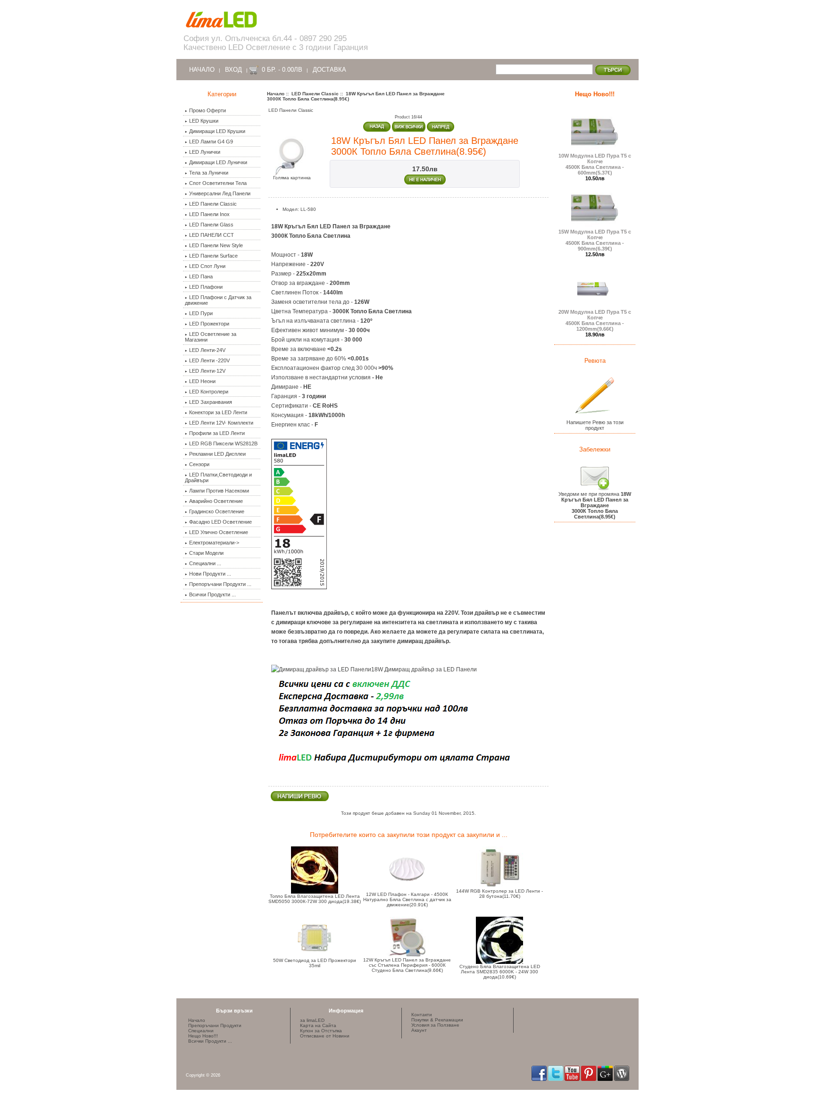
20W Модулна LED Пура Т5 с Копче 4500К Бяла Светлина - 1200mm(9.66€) (594, 320)
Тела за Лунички (208, 173)
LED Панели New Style (216, 245)
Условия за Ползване (435, 1025)
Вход (233, 69)
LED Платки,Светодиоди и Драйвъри (218, 477)
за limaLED (312, 1020)
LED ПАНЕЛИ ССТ (211, 235)
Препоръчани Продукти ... (220, 584)
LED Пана (201, 276)
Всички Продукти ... (212, 594)
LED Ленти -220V (209, 360)
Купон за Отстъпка (321, 1030)
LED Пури (201, 313)
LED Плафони (206, 287)
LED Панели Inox (209, 214)
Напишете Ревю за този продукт (595, 425)
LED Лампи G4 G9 (211, 141)
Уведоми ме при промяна (594, 505)
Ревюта (595, 360)
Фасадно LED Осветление (220, 522)
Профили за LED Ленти (217, 433)
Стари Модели (206, 553)
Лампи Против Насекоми (219, 490)
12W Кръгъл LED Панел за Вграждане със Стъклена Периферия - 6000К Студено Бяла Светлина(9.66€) (407, 965)
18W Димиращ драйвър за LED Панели (424, 669)
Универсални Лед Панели (219, 193)
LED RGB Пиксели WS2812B (223, 443)
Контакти (421, 1014)
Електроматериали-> (214, 542)
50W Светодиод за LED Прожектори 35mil (314, 963)
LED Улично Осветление (218, 532)
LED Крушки (203, 121)
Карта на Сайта (318, 1025)
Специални (201, 1030)
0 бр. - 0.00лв (282, 69)
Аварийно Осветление (216, 501)
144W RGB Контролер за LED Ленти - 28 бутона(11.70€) (499, 893)
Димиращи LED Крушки (217, 131)
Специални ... (205, 563)
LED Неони (202, 381)
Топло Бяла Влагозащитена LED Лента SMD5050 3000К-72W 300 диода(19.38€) (314, 899)
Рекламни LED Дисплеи (217, 454)
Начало (202, 69)
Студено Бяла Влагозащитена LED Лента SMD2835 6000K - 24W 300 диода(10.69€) (499, 971)
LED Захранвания (210, 402)
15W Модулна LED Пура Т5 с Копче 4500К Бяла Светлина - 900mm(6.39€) (594, 240)
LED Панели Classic (315, 93)
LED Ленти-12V (207, 371)
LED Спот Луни (207, 266)
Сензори (199, 464)
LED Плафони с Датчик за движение (218, 300)
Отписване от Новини (324, 1035)
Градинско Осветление (216, 511)
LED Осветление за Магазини (210, 337)
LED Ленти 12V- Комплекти (221, 423)
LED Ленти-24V (207, 350)
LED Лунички (204, 152)
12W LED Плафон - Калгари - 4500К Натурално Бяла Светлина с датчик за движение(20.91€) (407, 899)
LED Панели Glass (211, 224)
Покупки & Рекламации (437, 1019)
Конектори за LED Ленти (218, 412)
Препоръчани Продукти (214, 1025)
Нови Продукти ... (210, 574)
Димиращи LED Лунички (218, 162)
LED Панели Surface (213, 256)
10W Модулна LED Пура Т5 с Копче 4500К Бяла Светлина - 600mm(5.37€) (594, 164)
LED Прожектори (209, 323)
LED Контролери (208, 391)
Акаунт (419, 1030)
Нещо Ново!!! (595, 94)
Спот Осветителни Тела (218, 183)
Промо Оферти (207, 110)
